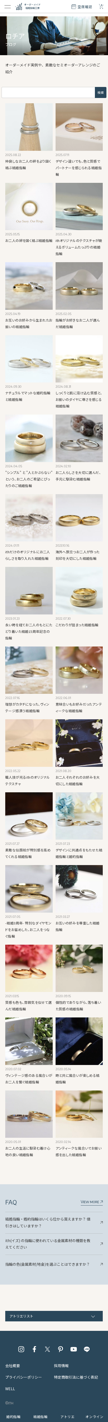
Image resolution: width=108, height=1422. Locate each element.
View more (90, 1201)
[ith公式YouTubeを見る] (73, 1349)
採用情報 (61, 1365)
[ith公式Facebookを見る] (34, 1349)
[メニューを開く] (7, 6)
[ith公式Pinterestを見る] (60, 1349)
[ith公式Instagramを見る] (21, 1349)
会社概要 (12, 1365)
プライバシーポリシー (23, 1377)
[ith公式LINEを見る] (87, 1349)
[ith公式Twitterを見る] (47, 1349)
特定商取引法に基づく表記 (76, 1377)
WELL (10, 1388)
